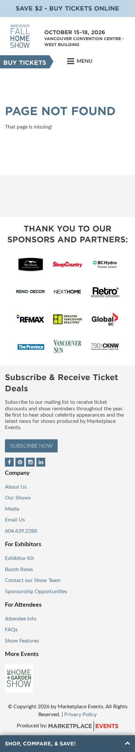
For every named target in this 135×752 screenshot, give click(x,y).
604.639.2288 (21, 531)
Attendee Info (20, 618)
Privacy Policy (80, 714)
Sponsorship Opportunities (36, 591)
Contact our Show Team (32, 580)
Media (12, 509)
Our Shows (18, 497)
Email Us (15, 519)
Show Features (22, 640)
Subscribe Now (31, 446)
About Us (16, 487)
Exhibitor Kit (19, 558)
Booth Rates (19, 569)
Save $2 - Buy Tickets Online (67, 8)
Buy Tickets (24, 62)
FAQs (11, 629)
